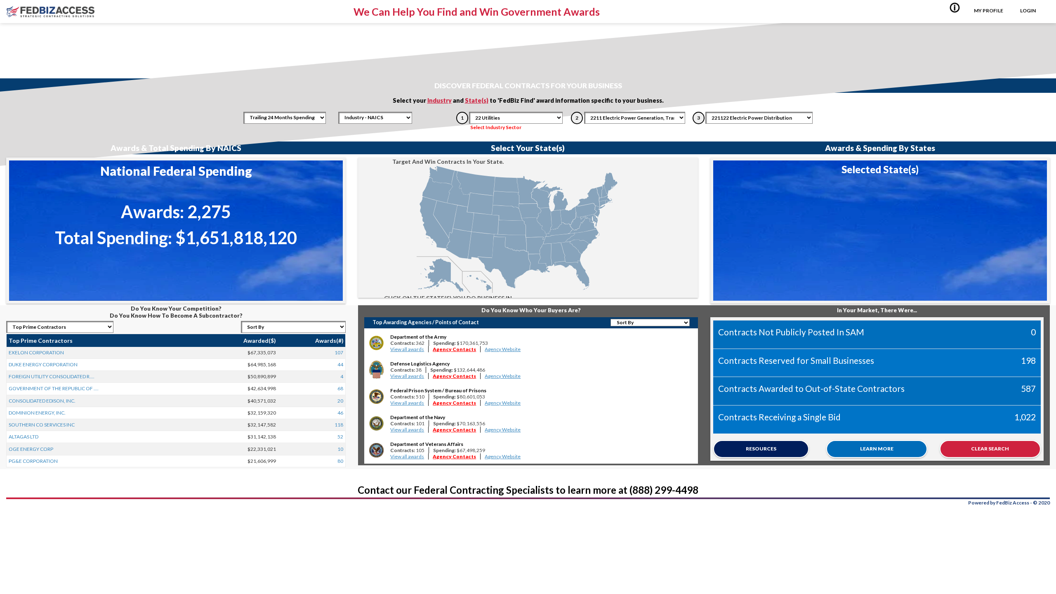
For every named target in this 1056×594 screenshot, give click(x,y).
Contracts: (407, 343)
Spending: (460, 343)
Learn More (876, 449)
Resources (761, 449)
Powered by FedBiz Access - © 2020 (1009, 503)
